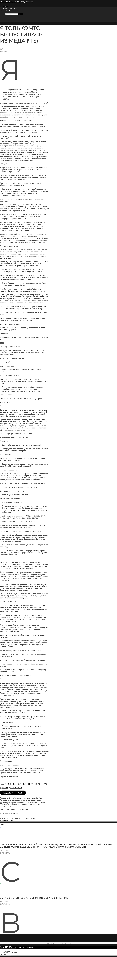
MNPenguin (8, 1)
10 (29, 784)
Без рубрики (4, 850)
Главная (5, 6)
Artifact (55, 943)
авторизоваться (6, 820)
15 (46, 784)
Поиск (21, 14)
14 (43, 784)
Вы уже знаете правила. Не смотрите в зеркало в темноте (34, 898)
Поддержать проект (10, 8)
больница (4, 810)
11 (32, 784)
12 (36, 784)
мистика (11, 810)
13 (39, 784)
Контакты (6, 10)
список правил (22, 810)
